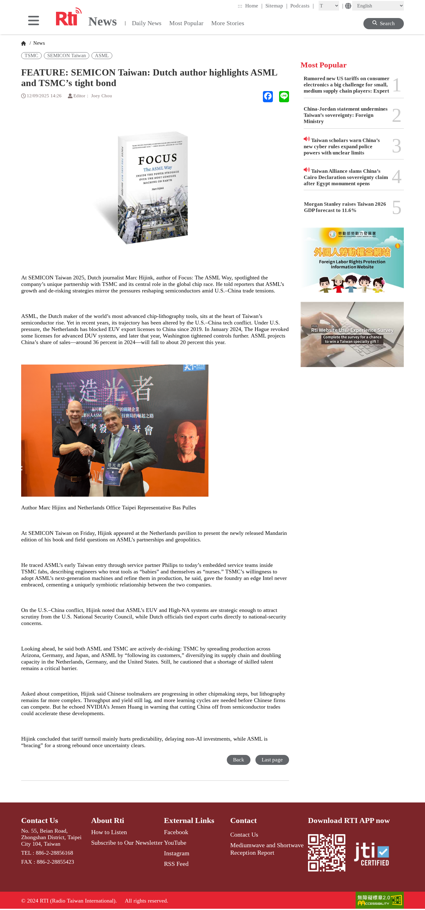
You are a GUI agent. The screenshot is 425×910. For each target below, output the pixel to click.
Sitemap (276, 5)
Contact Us (39, 820)
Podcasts (302, 5)
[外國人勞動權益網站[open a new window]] (352, 265)
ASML (102, 55)
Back (238, 760)
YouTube (175, 842)
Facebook (176, 832)
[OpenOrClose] (33, 21)
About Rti (107, 820)
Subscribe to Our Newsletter (127, 842)
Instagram (176, 853)
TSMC (31, 55)
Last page (272, 760)
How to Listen (109, 832)
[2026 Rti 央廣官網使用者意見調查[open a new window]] (352, 339)
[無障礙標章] (380, 901)
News (38, 43)
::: (240, 6)
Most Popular (186, 23)
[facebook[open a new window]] (268, 96)
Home (254, 5)
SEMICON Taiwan (66, 55)
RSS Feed (176, 863)
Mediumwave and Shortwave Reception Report (267, 849)
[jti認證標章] (375, 855)
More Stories (227, 23)
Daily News (146, 23)
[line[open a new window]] (284, 96)
